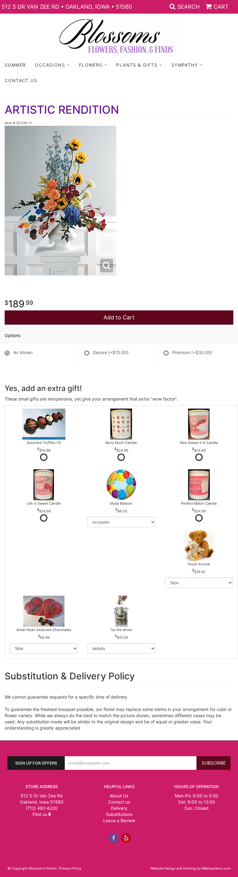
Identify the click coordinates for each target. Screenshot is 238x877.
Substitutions (119, 814)
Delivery (119, 808)
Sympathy (184, 65)
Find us (40, 814)
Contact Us (21, 80)
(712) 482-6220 (42, 808)
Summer (15, 65)
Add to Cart (119, 317)
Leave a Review (119, 820)
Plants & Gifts (136, 65)
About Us (119, 795)
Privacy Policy (70, 868)
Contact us (119, 802)
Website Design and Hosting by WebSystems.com (191, 868)
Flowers (91, 65)
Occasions (50, 65)
